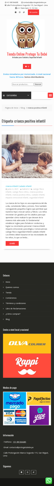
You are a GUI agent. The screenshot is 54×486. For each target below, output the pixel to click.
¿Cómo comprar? (13, 314)
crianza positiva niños (21, 194)
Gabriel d (25, 189)
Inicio (8, 282)
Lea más (12, 243)
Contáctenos (11, 298)
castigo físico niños (20, 192)
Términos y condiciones (16, 303)
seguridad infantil (36, 197)
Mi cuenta (33, 12)
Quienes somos (12, 287)
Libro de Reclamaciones (16, 308)
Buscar (38, 84)
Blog (8, 319)
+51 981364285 (19, 442)
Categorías (12, 95)
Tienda (8, 292)
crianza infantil (12, 186)
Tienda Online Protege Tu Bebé (27, 54)
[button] (50, 95)
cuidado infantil (38, 194)
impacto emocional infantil (17, 197)
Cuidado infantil (24, 186)
